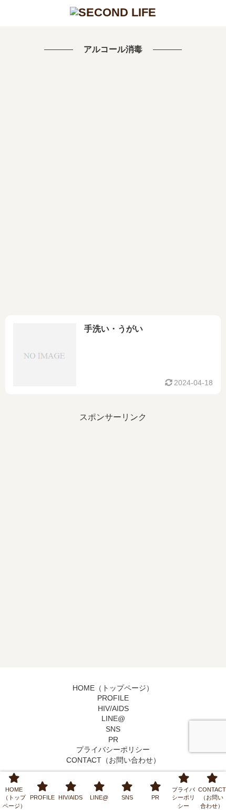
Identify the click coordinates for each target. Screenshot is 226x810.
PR (113, 739)
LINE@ (113, 718)
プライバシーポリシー (113, 749)
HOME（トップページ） (113, 688)
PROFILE (113, 698)
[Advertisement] (113, 186)
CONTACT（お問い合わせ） (113, 760)
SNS (113, 729)
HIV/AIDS (113, 708)
